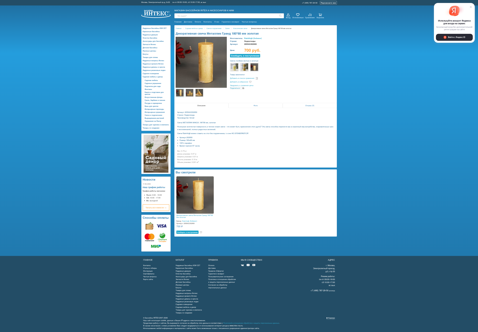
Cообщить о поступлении (245, 55)
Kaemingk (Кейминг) (253, 38)
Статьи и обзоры (150, 268)
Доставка (188, 22)
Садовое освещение (151, 73)
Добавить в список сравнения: (242, 78)
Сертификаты (148, 273)
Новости (149, 179)
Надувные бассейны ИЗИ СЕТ (155, 28)
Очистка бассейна (150, 38)
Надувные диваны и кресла (154, 67)
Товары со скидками (151, 128)
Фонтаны (148, 89)
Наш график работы (154, 187)
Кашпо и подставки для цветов (154, 93)
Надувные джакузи (150, 34)
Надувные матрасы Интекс (153, 60)
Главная (177, 22)
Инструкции (148, 271)
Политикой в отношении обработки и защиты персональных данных (251, 323)
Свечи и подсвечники (153, 115)
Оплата (198, 22)
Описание (201, 105)
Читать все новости (155, 207)
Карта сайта (148, 279)
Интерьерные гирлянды (154, 109)
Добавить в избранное (239, 81)
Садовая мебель (151, 80)
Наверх (331, 317)
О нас (216, 22)
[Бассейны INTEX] (156, 13)
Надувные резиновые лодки (154, 70)
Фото (256, 105)
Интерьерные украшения (155, 112)
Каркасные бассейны (151, 31)
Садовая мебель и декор (153, 76)
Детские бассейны (150, 47)
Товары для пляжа (150, 57)
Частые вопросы (249, 22)
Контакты (208, 22)
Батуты (145, 54)
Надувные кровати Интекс (153, 64)
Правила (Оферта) (216, 271)
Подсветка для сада (153, 86)
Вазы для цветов (151, 106)
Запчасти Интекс (149, 44)
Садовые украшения (153, 83)
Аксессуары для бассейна (153, 41)
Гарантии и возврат (230, 22)
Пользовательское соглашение (221, 276)
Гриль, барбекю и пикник (155, 100)
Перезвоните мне (328, 2)
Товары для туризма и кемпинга (156, 124)
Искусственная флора (153, 97)
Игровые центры (149, 51)
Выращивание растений (154, 118)
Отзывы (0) (309, 105)
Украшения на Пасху (153, 121)
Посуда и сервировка (153, 103)
